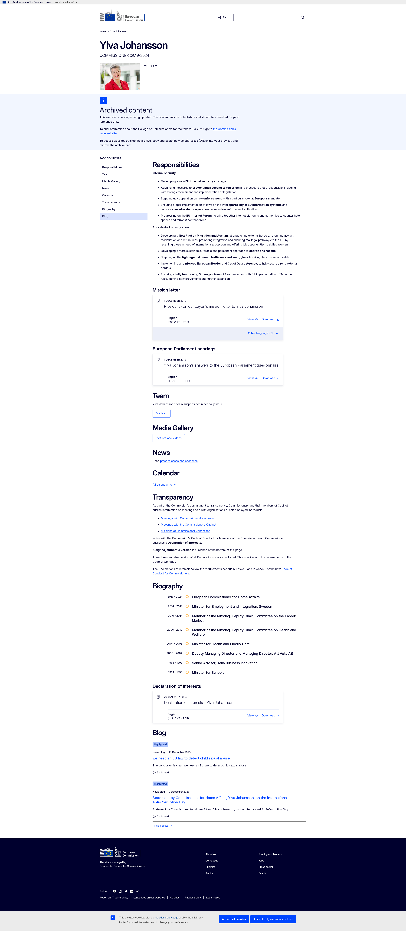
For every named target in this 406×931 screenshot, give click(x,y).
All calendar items (164, 484)
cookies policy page (166, 917)
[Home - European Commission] (125, 16)
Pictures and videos (169, 438)
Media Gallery (111, 181)
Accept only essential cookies (273, 919)
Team (105, 174)
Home (103, 31)
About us (211, 854)
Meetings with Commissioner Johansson (187, 518)
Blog (105, 216)
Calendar (108, 195)
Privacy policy (193, 897)
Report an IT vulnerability (114, 897)
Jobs (261, 860)
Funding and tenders (270, 854)
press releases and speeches (179, 461)
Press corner (266, 866)
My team (161, 413)
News (106, 188)
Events (262, 873)
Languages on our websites (149, 897)
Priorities (210, 866)
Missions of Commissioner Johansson (185, 531)
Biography (108, 209)
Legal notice (213, 897)
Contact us (212, 860)
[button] (252, 319)
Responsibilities (112, 167)
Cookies (175, 897)
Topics (209, 873)
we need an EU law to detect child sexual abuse (191, 758)
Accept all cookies (234, 919)
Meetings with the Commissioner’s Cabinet (188, 524)
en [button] (224, 17)
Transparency (111, 202)
